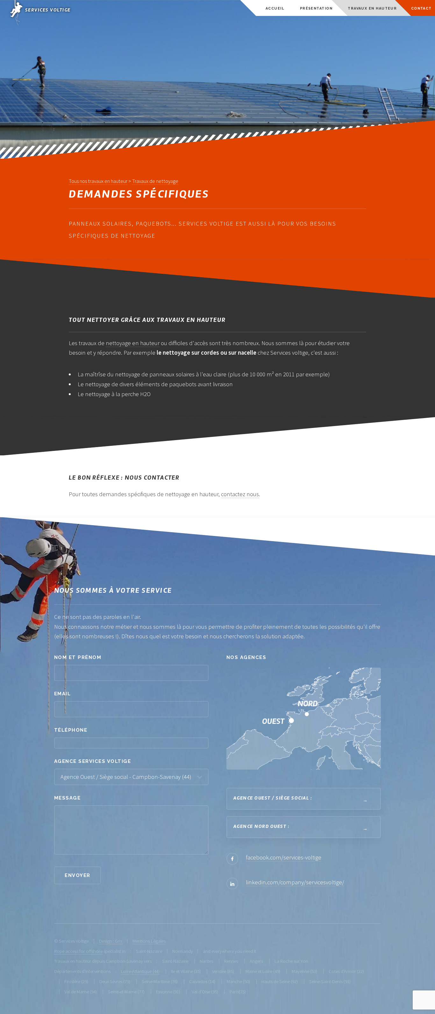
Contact (421, 8)
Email (62, 693)
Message (67, 797)
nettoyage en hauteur (133, 343)
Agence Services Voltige (92, 761)
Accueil (275, 8)
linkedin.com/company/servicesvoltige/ (295, 882)
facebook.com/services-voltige (283, 857)
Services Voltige (48, 10)
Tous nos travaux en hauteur (98, 181)
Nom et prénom (77, 657)
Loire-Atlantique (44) (140, 971)
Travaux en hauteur (372, 8)
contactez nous (240, 494)
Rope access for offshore (78, 951)
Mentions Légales (149, 941)
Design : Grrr (111, 941)
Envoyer (77, 875)
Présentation (316, 8)
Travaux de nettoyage (155, 181)
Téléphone (70, 730)
